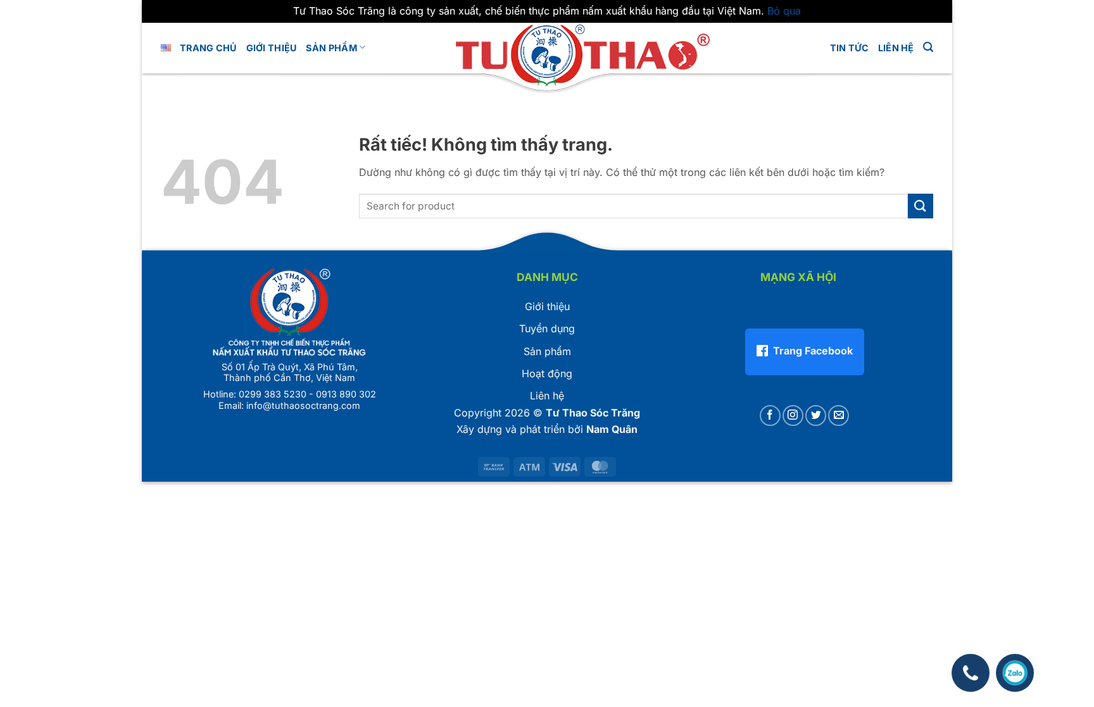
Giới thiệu (547, 306)
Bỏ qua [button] (784, 10)
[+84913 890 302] (970, 667)
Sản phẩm (331, 47)
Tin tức (849, 47)
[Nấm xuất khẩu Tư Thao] (547, 52)
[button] (928, 47)
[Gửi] (920, 206)
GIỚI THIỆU (272, 47)
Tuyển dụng (547, 328)
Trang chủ (208, 47)
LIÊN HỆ (896, 47)
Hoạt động (547, 373)
